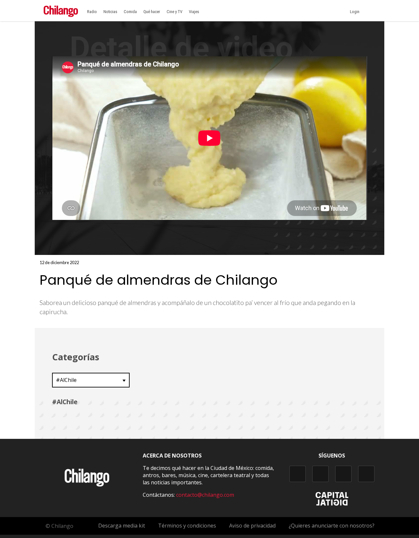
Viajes (194, 11)
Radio (92, 11)
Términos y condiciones (187, 525)
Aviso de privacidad (252, 525)
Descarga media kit (121, 525)
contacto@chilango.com (205, 494)
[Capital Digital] (332, 503)
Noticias (110, 11)
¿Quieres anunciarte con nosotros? (331, 525)
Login (355, 11)
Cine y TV (174, 11)
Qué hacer (151, 11)
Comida (130, 11)
